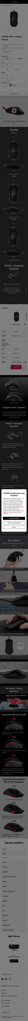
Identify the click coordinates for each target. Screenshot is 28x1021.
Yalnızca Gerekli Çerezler (14, 522)
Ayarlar (14, 527)
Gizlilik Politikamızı (14, 512)
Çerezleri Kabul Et (14, 518)
